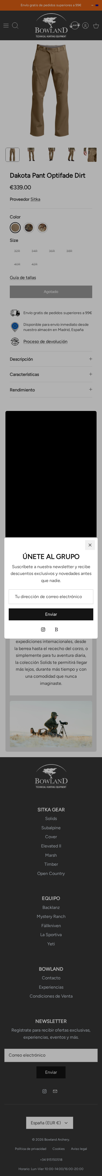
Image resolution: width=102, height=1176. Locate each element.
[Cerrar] (90, 545)
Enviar (51, 614)
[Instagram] (43, 629)
